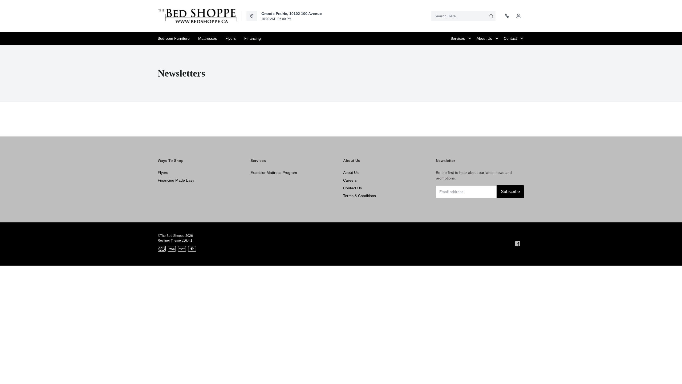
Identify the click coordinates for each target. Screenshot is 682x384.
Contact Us (352, 188)
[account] (518, 16)
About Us (351, 172)
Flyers (163, 172)
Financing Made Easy (176, 180)
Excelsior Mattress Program (273, 172)
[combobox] (463, 16)
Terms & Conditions (359, 196)
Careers (350, 180)
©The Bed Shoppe (171, 236)
